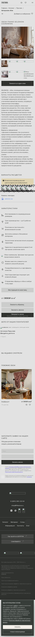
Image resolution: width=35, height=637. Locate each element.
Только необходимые (17, 631)
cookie (15, 605)
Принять (17, 627)
